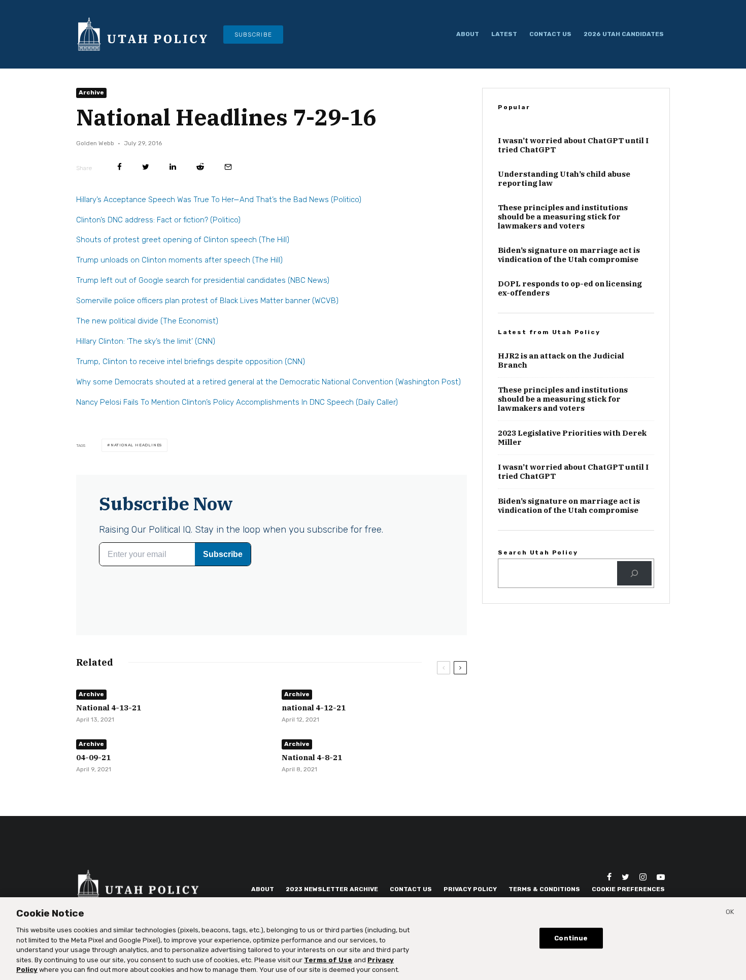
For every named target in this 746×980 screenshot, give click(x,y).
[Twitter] (625, 877)
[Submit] (200, 167)
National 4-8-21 (312, 757)
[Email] (228, 167)
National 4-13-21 (108, 707)
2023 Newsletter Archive (332, 889)
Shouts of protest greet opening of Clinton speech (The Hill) (182, 239)
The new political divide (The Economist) (147, 320)
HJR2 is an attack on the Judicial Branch (561, 360)
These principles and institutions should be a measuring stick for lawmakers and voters (563, 217)
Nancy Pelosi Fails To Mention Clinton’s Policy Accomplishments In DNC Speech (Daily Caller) (237, 402)
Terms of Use (328, 960)
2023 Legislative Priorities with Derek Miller (572, 438)
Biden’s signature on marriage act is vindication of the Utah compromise (569, 255)
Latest (504, 34)
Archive (91, 92)
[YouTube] (661, 877)
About (467, 34)
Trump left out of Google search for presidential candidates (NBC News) (202, 280)
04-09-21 (93, 757)
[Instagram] (643, 877)
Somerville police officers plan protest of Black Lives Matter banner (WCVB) (207, 300)
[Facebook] (609, 877)
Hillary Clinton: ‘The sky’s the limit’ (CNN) (145, 341)
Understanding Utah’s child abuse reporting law (564, 179)
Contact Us (550, 34)
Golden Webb (95, 143)
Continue (571, 938)
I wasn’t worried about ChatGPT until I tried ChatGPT (573, 145)
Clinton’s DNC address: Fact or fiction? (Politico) (158, 219)
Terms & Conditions (544, 889)
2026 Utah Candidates (624, 34)
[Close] (730, 913)
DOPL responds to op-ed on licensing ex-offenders (570, 288)
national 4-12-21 (314, 707)
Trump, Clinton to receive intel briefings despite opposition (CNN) (190, 361)
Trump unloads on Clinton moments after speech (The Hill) (179, 260)
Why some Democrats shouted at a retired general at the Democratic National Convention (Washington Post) (268, 381)
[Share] (119, 167)
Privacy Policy (470, 889)
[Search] (634, 573)
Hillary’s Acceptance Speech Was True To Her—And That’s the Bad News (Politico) (218, 199)
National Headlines (136, 445)
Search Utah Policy (538, 552)
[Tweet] (145, 167)
